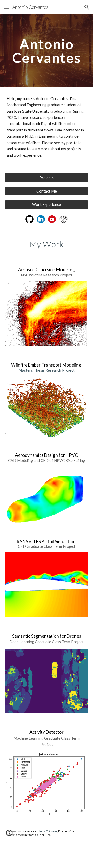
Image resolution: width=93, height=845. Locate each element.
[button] (6, 7)
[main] (46, 51)
